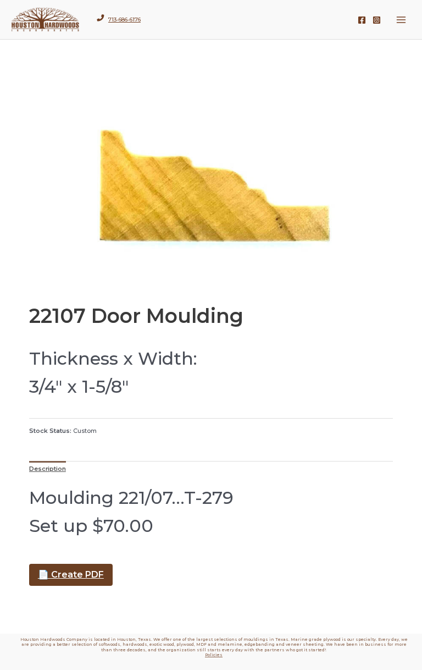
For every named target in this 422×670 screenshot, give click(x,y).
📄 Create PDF (71, 574)
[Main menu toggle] (401, 19)
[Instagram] (377, 20)
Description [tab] (47, 469)
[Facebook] (362, 20)
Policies (214, 654)
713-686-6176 (124, 19)
